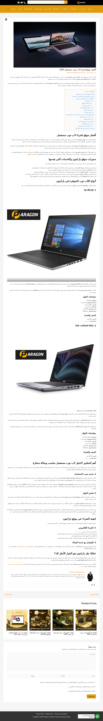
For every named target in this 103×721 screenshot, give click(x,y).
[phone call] (25, 3)
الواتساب (18, 546)
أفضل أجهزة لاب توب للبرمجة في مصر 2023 (63, 633)
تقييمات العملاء (31, 154)
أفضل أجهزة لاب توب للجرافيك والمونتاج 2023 (40, 633)
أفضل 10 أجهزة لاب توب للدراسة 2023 (88, 633)
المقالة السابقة (95, 594)
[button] (80, 9)
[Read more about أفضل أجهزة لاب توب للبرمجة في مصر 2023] (63, 620)
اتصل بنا (25, 546)
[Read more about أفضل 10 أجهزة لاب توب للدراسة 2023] (86, 620)
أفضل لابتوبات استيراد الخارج (15, 564)
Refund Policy (49, 714)
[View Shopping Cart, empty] (5, 15)
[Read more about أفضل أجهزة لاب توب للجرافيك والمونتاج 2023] (39, 620)
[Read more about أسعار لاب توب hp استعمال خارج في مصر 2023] (16, 620)
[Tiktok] (92, 585)
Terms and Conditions (61, 714)
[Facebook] (19, 3)
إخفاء (86, 91)
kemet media (66, 717)
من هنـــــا (79, 531)
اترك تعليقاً (93, 72)
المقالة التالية (7, 594)
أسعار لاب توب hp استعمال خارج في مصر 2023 (18, 633)
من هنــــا (86, 321)
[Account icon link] (6, 19)
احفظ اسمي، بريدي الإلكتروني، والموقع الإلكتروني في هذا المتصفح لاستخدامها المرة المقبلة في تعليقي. (67, 682)
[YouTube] (22, 3)
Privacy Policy (40, 714)
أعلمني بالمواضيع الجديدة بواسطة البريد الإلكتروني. (81, 691)
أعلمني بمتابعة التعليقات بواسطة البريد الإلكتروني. (81, 686)
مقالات (87, 72)
